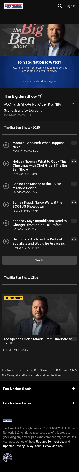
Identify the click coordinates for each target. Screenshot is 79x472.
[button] (60, 6)
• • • (74, 143)
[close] (74, 355)
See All (39, 260)
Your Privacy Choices (48, 446)
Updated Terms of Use (50, 441)
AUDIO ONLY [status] (13, 298)
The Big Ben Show (20, 97)
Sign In (52, 81)
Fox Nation (8, 370)
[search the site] (60, 6)
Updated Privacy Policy (18, 446)
